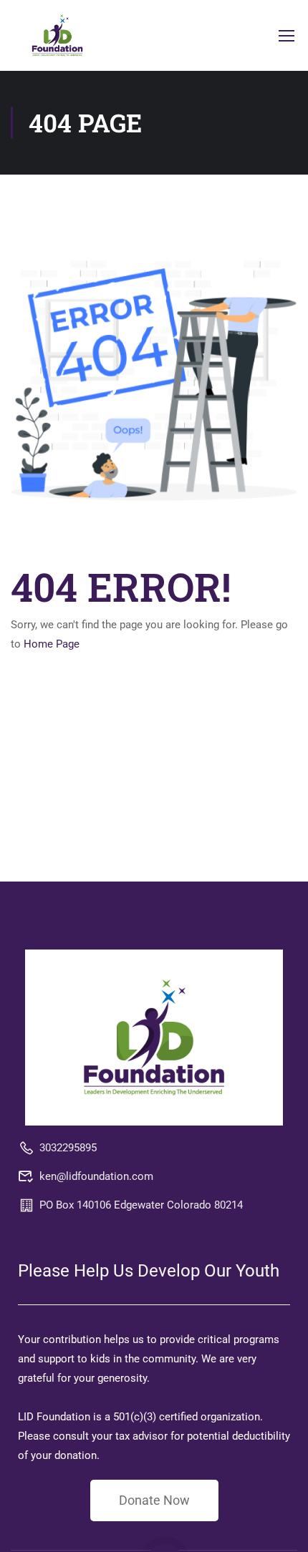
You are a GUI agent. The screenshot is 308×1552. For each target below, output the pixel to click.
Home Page (52, 644)
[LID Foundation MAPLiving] (154, 1036)
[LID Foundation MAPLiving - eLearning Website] (57, 35)
